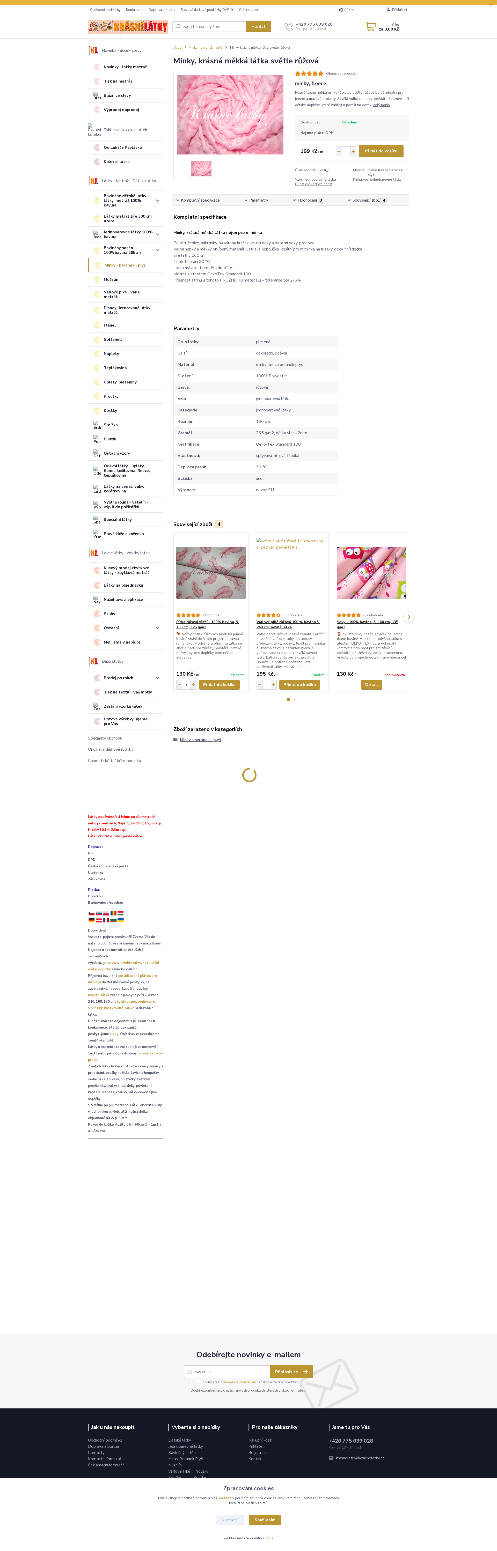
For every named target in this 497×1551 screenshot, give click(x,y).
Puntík (110, 439)
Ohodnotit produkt (341, 73)
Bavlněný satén (182, 1452)
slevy (114, 1034)
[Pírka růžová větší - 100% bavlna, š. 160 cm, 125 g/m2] (211, 572)
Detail (371, 685)
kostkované (113, 1008)
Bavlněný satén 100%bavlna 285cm (122, 250)
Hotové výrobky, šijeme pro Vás (126, 721)
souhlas (224, 1498)
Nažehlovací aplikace (123, 599)
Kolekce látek (117, 161)
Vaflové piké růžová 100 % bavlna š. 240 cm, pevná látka (288, 624)
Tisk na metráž (118, 81)
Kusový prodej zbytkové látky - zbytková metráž (126, 570)
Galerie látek (248, 10)
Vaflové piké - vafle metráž (122, 294)
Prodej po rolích (118, 678)
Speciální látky (118, 519)
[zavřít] (490, 5)
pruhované (146, 1001)
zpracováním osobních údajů (239, 1382)
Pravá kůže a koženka (124, 533)
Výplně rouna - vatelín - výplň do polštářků (126, 504)
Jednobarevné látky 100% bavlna (128, 234)
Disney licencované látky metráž (127, 310)
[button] (288, 699)
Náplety (111, 353)
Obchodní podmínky (105, 10)
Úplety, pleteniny (120, 382)
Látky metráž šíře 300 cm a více (128, 219)
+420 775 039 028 (314, 24)
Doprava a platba (162, 10)
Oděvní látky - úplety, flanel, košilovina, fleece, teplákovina (127, 470)
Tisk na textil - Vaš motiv (128, 692)
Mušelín (111, 279)
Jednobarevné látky (185, 1446)
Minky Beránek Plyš (186, 1458)
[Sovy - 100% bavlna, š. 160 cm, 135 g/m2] (371, 572)
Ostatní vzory (117, 453)
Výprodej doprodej (121, 109)
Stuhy (109, 613)
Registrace (258, 1452)
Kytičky (175, 1477)
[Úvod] (128, 27)
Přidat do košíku (381, 151)
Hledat (258, 26)
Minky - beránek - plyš (125, 265)
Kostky (110, 410)
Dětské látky (179, 1440)
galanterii (110, 963)
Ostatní (111, 628)
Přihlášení (256, 1446)
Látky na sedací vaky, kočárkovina (124, 489)
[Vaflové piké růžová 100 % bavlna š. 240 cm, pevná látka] (291, 572)
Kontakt (255, 1458)
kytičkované (126, 1001)
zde (271, 1538)
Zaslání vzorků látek (123, 706)
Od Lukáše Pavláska (123, 147)
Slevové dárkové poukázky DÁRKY (207, 10)
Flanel (110, 325)
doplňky (104, 969)
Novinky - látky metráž (125, 67)
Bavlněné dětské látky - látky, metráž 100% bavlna (126, 200)
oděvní (130, 1008)
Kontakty (132, 10)
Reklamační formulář (106, 1465)
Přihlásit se (287, 1372)
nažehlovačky (130, 963)
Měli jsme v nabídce (122, 642)
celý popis (381, 104)
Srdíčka (111, 424)
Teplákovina (115, 368)
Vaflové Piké (179, 1471)
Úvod (177, 47)
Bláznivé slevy (117, 95)
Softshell (113, 339)
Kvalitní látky (98, 995)
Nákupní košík (260, 1440)
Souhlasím (264, 1520)
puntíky (97, 1008)
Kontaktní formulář (104, 1458)
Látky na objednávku (123, 585)
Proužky (111, 396)
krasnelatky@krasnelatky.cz (360, 1458)
